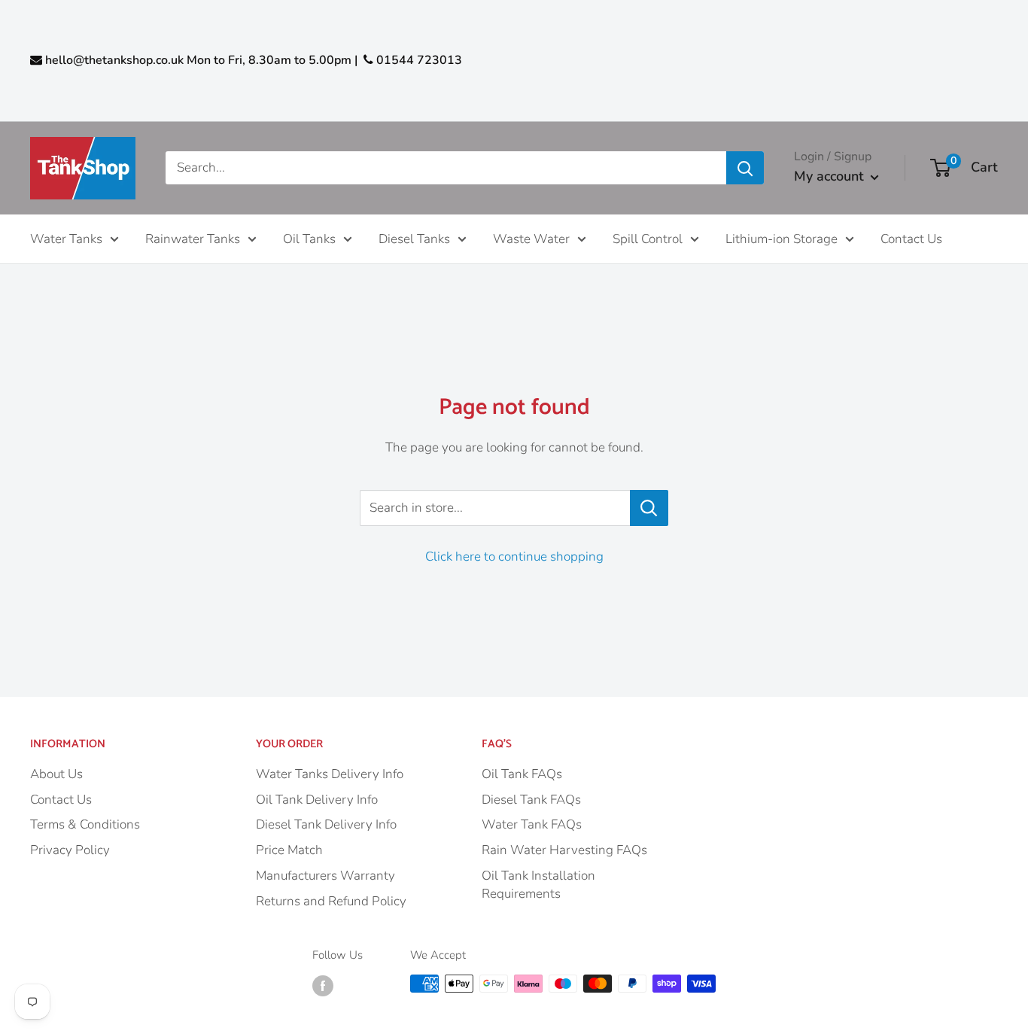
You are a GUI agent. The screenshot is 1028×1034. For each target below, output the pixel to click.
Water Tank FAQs (532, 824)
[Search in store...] (649, 508)
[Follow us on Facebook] (322, 985)
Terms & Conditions (85, 824)
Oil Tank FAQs (522, 774)
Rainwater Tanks (192, 238)
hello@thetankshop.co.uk (114, 60)
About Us (56, 774)
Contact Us (911, 238)
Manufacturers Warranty (325, 875)
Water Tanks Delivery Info (329, 774)
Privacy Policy (70, 850)
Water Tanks (66, 238)
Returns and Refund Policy (331, 901)
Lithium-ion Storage (781, 238)
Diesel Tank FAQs (531, 799)
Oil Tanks (309, 238)
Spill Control (648, 238)
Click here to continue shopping (514, 556)
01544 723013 (417, 60)
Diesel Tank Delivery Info (326, 824)
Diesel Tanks (414, 238)
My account (829, 176)
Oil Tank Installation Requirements (538, 884)
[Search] (745, 167)
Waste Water (531, 238)
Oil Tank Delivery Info (317, 799)
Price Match (289, 850)
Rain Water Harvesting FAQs (564, 850)
